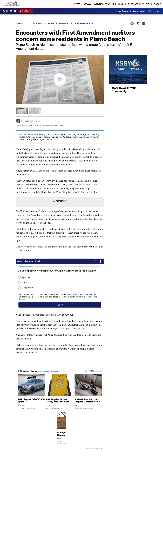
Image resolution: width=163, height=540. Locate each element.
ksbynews (4, 11)
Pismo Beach (85, 23)
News (19, 23)
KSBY (11, 11)
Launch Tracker (139, 11)
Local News (35, 23)
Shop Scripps (136, 4)
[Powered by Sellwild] (98, 449)
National (98, 4)
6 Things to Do (153, 11)
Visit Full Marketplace (93, 371)
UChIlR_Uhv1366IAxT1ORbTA (15, 11)
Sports (122, 4)
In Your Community (123, 11)
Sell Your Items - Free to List (49, 372)
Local (87, 4)
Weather (110, 4)
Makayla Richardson (33, 121)
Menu (76, 4)
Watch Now (153, 4)
